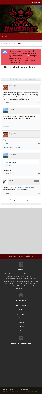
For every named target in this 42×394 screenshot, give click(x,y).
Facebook (21, 326)
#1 (39, 102)
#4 (39, 173)
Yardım (20, 256)
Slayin (11, 180)
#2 (39, 122)
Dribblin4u (12, 86)
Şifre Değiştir (21, 314)
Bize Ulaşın (12, 256)
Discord (26, 56)
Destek (21, 309)
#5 (39, 193)
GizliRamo (12, 109)
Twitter (21, 330)
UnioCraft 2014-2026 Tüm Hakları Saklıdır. (16, 389)
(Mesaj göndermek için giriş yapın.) (21, 200)
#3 (39, 143)
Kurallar (27, 256)
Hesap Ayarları (21, 305)
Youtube (21, 322)
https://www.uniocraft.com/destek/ (21, 187)
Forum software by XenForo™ (19, 391)
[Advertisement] (21, 73)
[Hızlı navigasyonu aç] (40, 44)
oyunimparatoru (7, 147)
